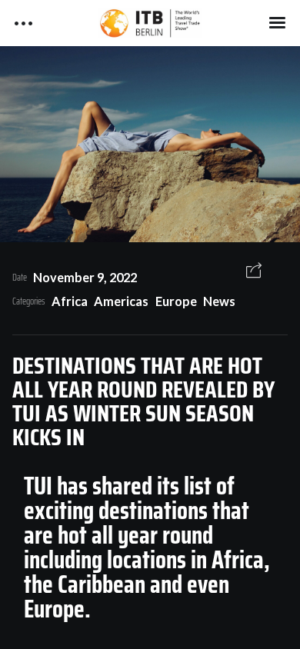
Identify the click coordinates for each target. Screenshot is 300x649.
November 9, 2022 (85, 277)
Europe (176, 301)
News (219, 301)
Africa (70, 301)
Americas (121, 301)
